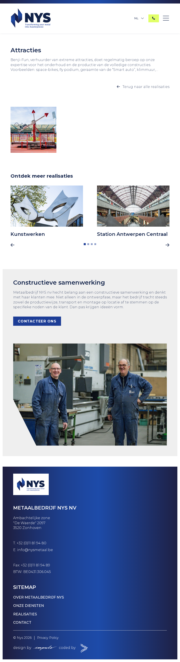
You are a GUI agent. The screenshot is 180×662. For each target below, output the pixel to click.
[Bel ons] (153, 18)
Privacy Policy (48, 638)
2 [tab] (88, 244)
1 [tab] (85, 244)
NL (136, 18)
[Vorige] (12, 245)
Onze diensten (28, 606)
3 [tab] (92, 244)
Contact (22, 622)
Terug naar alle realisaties (145, 87)
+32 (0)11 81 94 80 (31, 543)
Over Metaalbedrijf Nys (38, 597)
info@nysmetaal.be (35, 550)
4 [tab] (95, 244)
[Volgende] (167, 245)
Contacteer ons (37, 321)
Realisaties (25, 614)
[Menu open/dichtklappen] (165, 18)
